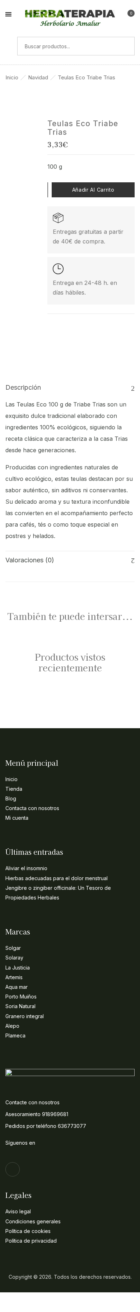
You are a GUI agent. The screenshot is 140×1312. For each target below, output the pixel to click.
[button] (128, 15)
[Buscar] (8, 46)
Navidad (38, 77)
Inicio (11, 77)
